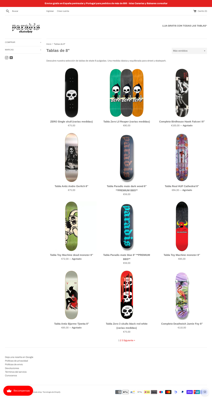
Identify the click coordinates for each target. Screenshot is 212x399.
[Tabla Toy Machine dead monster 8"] (71, 226)
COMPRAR (23, 42)
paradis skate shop (34, 392)
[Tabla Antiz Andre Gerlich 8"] (71, 157)
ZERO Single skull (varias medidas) (71, 121)
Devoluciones (12, 368)
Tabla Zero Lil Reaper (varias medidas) (126, 121)
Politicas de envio (14, 364)
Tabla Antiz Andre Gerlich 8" (71, 186)
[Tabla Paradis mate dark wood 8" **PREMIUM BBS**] (127, 157)
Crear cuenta (63, 11)
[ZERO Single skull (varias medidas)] (71, 93)
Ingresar (50, 11)
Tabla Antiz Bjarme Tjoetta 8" (71, 323)
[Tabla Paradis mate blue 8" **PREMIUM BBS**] (127, 226)
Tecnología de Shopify (51, 392)
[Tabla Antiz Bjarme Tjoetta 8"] (71, 295)
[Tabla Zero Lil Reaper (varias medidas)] (127, 93)
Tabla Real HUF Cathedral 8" (182, 186)
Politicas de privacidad (16, 361)
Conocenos (11, 375)
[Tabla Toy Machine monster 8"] (182, 226)
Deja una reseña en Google (19, 357)
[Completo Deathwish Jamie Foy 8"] (182, 295)
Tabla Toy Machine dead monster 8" (71, 255)
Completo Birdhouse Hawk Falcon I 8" (182, 121)
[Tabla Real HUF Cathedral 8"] (182, 157)
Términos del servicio (16, 372)
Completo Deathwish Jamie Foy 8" (182, 323)
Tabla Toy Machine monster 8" (182, 255)
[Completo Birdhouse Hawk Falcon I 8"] (182, 93)
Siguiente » (129, 340)
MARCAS (23, 50)
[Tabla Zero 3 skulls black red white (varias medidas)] (127, 295)
